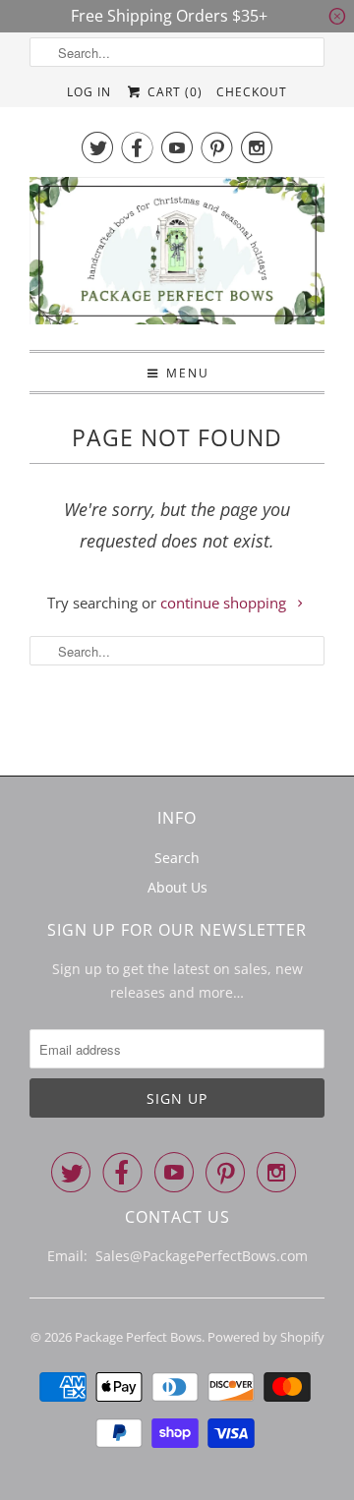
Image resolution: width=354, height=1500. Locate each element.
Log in (89, 92)
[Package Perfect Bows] (177, 256)
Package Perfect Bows (138, 1337)
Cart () (173, 92)
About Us (177, 887)
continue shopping (225, 602)
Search (177, 857)
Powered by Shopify (265, 1337)
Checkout (251, 92)
